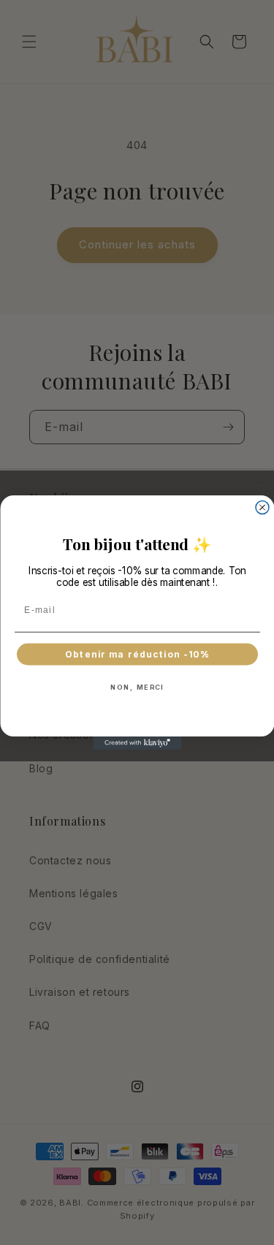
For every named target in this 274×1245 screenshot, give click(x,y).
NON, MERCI (137, 686)
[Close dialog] (262, 507)
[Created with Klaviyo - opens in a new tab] (137, 743)
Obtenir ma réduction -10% (137, 654)
